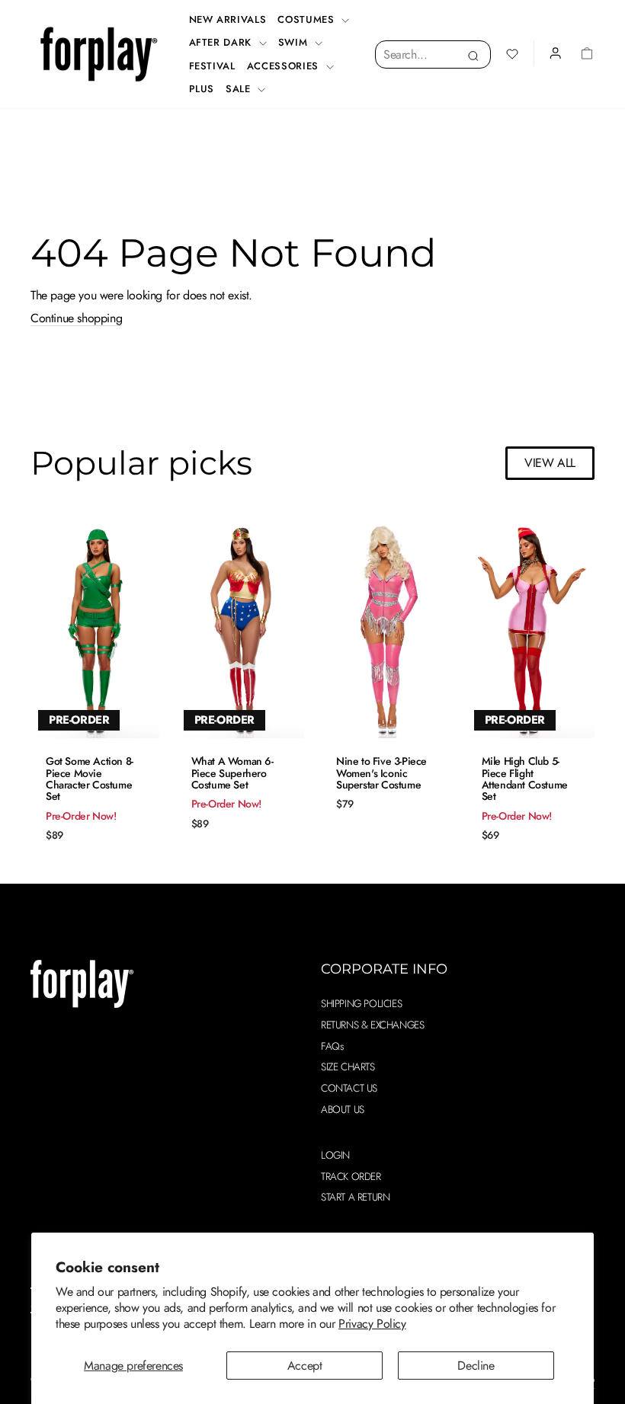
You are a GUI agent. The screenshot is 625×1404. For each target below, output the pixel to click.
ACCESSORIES (284, 66)
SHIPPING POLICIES (361, 1003)
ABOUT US (342, 1109)
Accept (304, 1365)
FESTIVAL (212, 66)
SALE (240, 89)
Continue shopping (76, 318)
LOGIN (335, 1155)
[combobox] (433, 54)
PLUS (202, 89)
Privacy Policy (371, 1323)
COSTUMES (307, 19)
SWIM (294, 42)
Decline (475, 1365)
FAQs (332, 1046)
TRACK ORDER (351, 1176)
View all (549, 463)
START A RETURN (355, 1196)
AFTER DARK (222, 42)
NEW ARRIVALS (228, 19)
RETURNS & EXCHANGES (372, 1024)
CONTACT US (349, 1087)
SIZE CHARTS (348, 1066)
